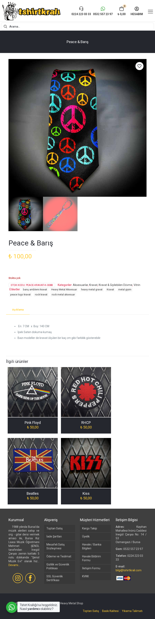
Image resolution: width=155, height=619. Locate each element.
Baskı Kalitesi (110, 611)
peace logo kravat (20, 294)
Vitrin (137, 285)
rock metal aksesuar (63, 294)
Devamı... (14, 565)
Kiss (86, 493)
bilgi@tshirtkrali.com (128, 570)
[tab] (18, 309)
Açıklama (18, 309)
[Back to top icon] (135, 611)
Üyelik (86, 536)
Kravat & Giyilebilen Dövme (115, 285)
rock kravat (41, 294)
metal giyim (124, 289)
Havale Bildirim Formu (91, 558)
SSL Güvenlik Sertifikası (54, 578)
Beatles (33, 493)
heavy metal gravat (92, 289)
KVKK (85, 576)
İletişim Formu (91, 568)
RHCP (86, 422)
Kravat (93, 285)
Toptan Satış (54, 528)
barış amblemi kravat (35, 289)
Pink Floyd (33, 422)
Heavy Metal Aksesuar (64, 289)
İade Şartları (54, 536)
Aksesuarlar (80, 285)
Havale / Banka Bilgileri (91, 546)
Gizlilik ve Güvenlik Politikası (57, 566)
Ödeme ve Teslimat (58, 556)
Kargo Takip (89, 528)
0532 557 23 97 (133, 549)
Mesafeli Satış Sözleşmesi (55, 546)
